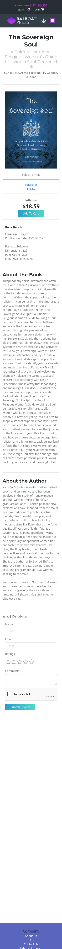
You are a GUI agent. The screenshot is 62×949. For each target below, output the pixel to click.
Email (8, 639)
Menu (53, 20)
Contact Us (31, 944)
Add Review (15, 617)
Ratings (10, 654)
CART (37, 9)
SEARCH (22, 9)
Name (9, 624)
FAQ (31, 940)
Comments (12, 671)
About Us (31, 936)
